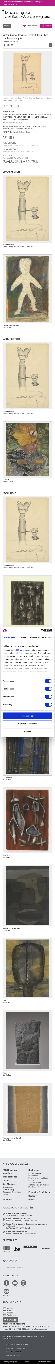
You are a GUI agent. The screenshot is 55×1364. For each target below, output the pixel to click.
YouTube (15, 1287)
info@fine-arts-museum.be (36, 1329)
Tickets (48, 26)
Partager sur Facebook (4, 45)
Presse (31, 1199)
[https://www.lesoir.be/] (30, 1246)
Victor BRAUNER (21, 144)
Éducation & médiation (39, 1192)
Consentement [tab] (9, 637)
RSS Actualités (8, 1313)
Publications (33, 1175)
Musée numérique (35, 1187)
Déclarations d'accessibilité (15, 1348)
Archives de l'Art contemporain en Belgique (39, 1183)
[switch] (48, 689)
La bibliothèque (34, 1173)
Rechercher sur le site (5, 1267)
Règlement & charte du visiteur (12, 1193)
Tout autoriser (27, 716)
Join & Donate (31, 26)
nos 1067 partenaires (20, 650)
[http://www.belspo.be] (7, 1249)
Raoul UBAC (15, 157)
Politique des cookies (13, 1355)
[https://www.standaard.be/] (45, 1248)
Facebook (6, 1287)
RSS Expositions (9, 1310)
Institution (7, 1199)
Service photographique (38, 1178)
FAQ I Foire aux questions (10, 1171)
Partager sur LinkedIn (8, 45)
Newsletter (11, 1320)
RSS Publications (9, 1315)
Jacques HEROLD (18, 150)
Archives (31, 1180)
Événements (8, 1187)
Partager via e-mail (12, 45)
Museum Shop (8, 1190)
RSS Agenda (8, 1308)
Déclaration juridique (13, 1352)
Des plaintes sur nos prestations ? (18, 1345)
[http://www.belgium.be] (17, 1249)
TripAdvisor (6, 1295)
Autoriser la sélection (27, 723)
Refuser (27, 731)
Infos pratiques (10, 1176)
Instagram (23, 1287)
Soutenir (32, 1195)
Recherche (33, 1169)
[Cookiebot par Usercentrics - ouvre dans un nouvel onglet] (41, 630)
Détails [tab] (23, 637)
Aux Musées (9, 1184)
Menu (6, 26)
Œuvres (50, 45)
